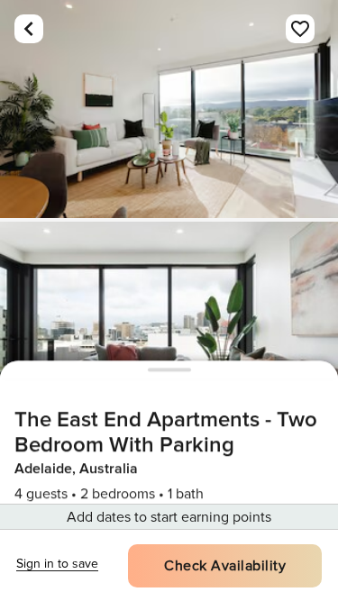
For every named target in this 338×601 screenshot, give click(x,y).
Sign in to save (57, 563)
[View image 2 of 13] (169, 331)
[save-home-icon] (300, 28)
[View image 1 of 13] (169, 109)
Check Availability (225, 566)
